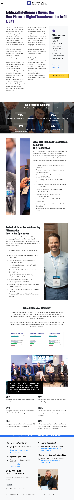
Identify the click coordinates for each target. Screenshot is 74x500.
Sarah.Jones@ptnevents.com (19, 450)
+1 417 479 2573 (15, 466)
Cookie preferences (11, 497)
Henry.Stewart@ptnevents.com (51, 460)
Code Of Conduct (22, 497)
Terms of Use (56, 494)
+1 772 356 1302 (15, 452)
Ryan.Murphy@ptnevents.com (19, 464)
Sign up (9, 484)
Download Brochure (59, 76)
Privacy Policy (47, 494)
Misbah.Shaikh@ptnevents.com (51, 448)
